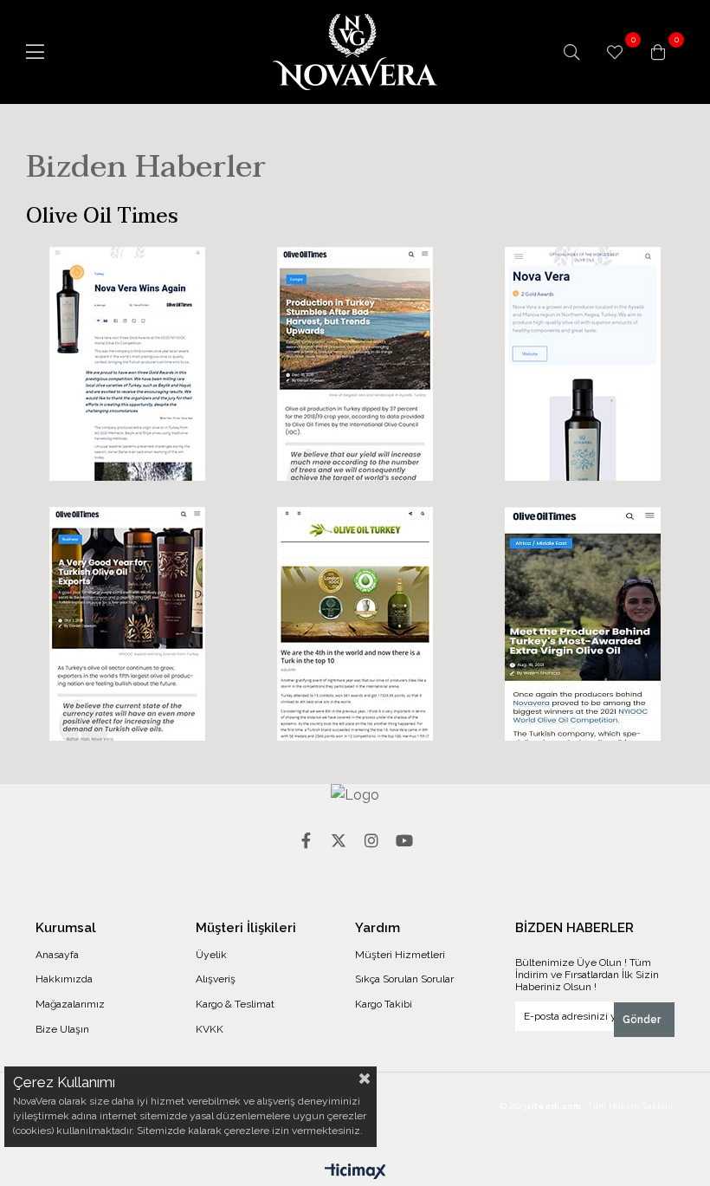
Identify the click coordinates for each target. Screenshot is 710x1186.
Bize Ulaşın (62, 1029)
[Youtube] (404, 840)
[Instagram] (371, 840)
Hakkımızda (64, 979)
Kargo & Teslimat (235, 1004)
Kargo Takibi (383, 1004)
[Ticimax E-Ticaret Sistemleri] (355, 1172)
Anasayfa (57, 955)
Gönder (642, 1020)
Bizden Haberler (146, 166)
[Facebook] (305, 840)
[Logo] (355, 795)
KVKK (209, 1029)
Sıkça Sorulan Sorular (404, 979)
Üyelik (211, 955)
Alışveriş (216, 979)
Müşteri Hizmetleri (400, 955)
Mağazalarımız (70, 1004)
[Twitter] (338, 840)
